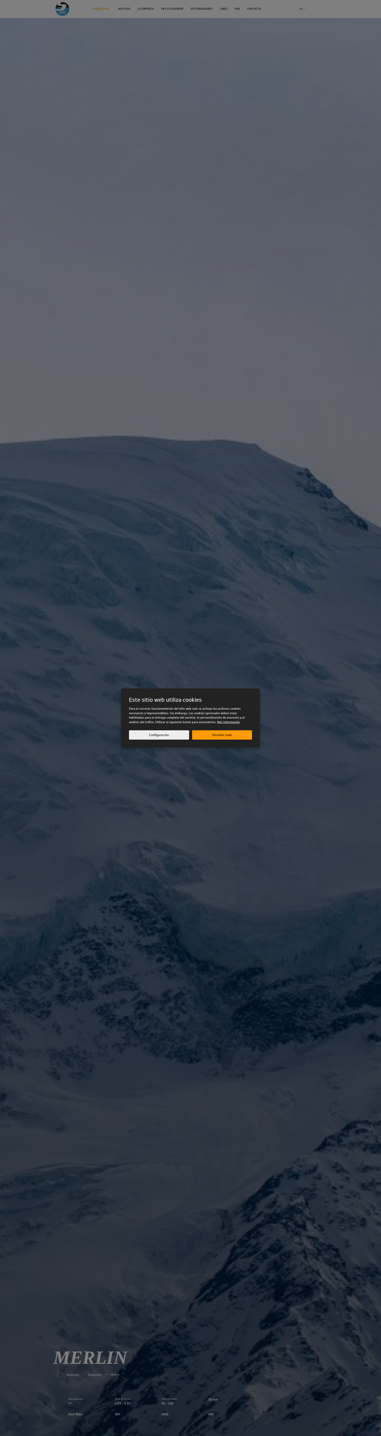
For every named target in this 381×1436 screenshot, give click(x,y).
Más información (228, 722)
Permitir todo (222, 735)
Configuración (159, 735)
